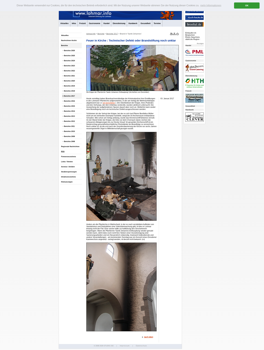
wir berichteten (109, 103)
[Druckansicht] (171, 34)
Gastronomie (94, 23)
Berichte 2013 (69, 116)
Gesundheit (145, 23)
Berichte (64, 45)
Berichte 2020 (69, 81)
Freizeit (82, 23)
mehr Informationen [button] (210, 5)
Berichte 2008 (69, 141)
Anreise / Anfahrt (68, 167)
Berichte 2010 (69, 131)
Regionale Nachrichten (70, 146)
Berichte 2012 (69, 121)
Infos (74, 23)
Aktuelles (64, 23)
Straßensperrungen (69, 172)
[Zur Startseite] (177, 34)
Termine (157, 23)
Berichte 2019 (69, 86)
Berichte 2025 (69, 55)
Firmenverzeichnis (68, 156)
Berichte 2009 (69, 136)
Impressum (125, 346)
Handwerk (132, 23)
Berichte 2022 (69, 71)
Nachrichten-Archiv (69, 40)
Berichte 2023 (69, 66)
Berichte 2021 (69, 76)
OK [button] (246, 5)
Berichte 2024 (69, 61)
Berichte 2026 (69, 50)
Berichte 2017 (69, 96)
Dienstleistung (119, 23)
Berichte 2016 (69, 101)
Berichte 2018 (69, 91)
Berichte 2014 (69, 111)
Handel (106, 23)
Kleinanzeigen (67, 182)
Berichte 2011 (69, 126)
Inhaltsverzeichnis (68, 177)
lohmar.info (90, 34)
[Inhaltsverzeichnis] (174, 34)
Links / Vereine (67, 162)
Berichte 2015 (69, 106)
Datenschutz (141, 346)
